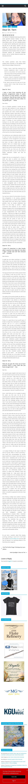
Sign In (14, 780)
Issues (9, 26)
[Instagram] (9, 35)
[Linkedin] (7, 35)
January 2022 (14, 26)
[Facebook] (3, 35)
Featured (4, 26)
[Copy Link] (11, 35)
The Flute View (13, 32)
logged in (10, 561)
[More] (13, 35)
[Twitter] (5, 35)
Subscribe (14, 777)
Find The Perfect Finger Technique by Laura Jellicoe (14, 548)
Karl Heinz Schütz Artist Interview (16, 757)
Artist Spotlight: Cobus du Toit (17, 552)
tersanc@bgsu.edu (14, 538)
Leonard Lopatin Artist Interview (15, 759)
